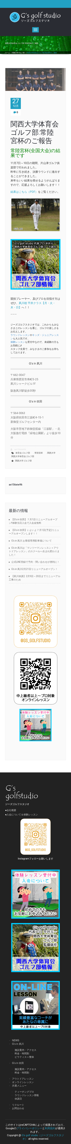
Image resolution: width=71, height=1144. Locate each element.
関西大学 (51, 453)
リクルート (18, 1104)
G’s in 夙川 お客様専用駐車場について (31, 540)
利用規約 (50, 1128)
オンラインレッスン (23, 1082)
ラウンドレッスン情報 (27, 1095)
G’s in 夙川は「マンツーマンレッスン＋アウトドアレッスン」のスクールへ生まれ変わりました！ (34, 551)
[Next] (53, 215)
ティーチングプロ (24, 1091)
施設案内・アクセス (25, 1050)
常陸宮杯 (38, 453)
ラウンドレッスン (20, 335)
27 (15, 103)
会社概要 (11, 810)
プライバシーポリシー (29, 1128)
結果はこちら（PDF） (24, 191)
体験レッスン (18, 342)
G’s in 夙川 (18, 1043)
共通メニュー (19, 1085)
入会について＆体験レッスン (22, 814)
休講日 (18, 1098)
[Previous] (18, 215)
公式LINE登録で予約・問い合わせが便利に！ (35, 562)
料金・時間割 (22, 1053)
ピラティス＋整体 (24, 1057)
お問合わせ (18, 1108)
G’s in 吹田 (18, 1063)
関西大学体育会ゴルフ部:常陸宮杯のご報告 (35, 132)
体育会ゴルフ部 (23, 453)
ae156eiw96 (20, 449)
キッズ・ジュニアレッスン (35, 336)
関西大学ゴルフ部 (18, 53)
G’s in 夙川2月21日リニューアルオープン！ (34, 569)
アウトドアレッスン (23, 1078)
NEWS (15, 1040)
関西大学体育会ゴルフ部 (22, 456)
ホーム (7, 53)
